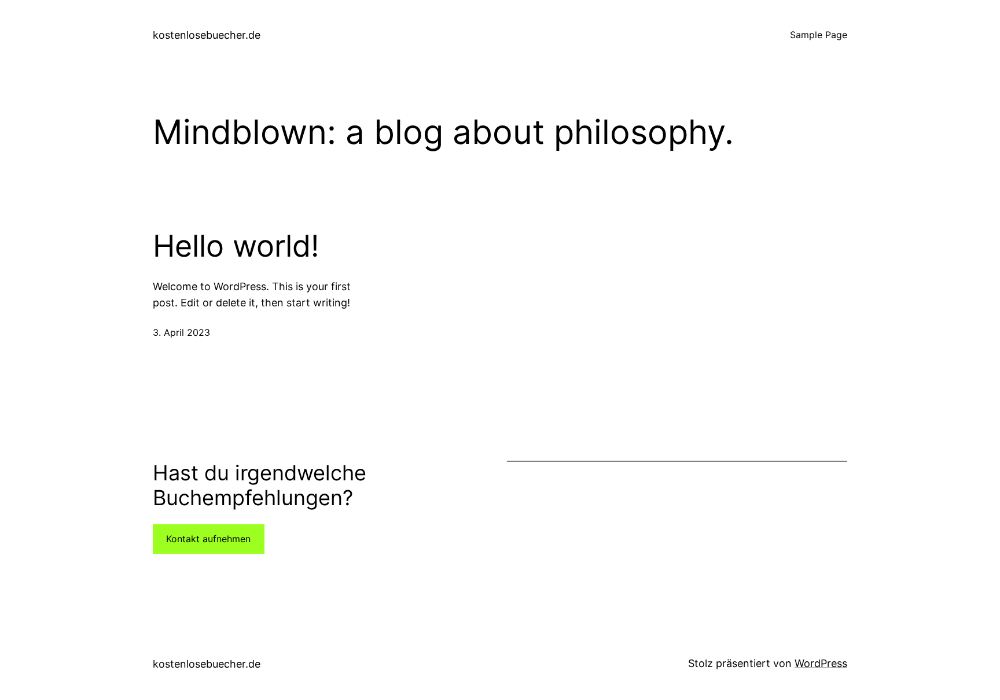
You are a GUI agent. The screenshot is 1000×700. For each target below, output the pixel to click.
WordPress (821, 663)
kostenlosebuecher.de (206, 35)
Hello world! (236, 246)
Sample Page (818, 34)
